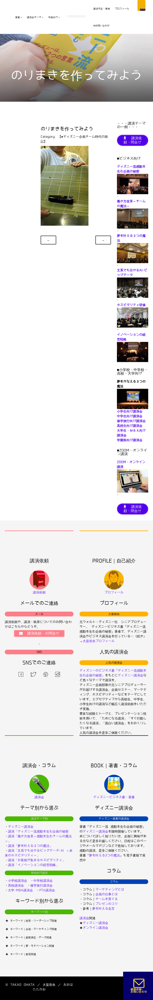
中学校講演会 (43, 880)
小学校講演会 (17, 880)
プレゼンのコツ (106, 904)
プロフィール (122, 8)
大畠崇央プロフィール (99, 641)
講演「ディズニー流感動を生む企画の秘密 (38, 831)
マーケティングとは (109, 889)
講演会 (84, 918)
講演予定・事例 (101, 8)
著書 (17, 17)
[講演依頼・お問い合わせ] (139, 985)
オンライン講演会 (95, 927)
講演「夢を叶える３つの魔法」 (30, 845)
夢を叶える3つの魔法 (104, 855)
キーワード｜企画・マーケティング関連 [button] (33, 929)
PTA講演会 (47, 890)
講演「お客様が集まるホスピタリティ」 (36, 860)
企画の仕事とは (106, 894)
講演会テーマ (34, 17)
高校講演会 (16, 885)
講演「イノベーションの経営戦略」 (33, 865)
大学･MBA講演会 (20, 890)
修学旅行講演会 (41, 885)
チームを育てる (106, 899)
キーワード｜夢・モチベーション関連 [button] (32, 945)
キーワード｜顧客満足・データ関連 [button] (31, 937)
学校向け (53, 17)
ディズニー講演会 (130, 675)
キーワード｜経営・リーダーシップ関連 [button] (33, 920)
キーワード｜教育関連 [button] (23, 954)
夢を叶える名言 (103, 908)
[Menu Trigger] (141, 5)
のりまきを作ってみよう (67, 129)
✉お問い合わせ (101, 25)
